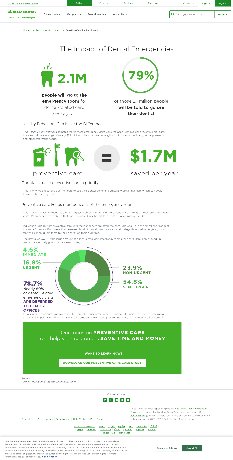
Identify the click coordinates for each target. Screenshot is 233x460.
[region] (116, 448)
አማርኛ (102, 426)
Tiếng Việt (124, 432)
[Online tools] (60, 14)
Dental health (96, 14)
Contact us (188, 3)
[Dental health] (106, 14)
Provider (104, 3)
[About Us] (126, 14)
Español (140, 429)
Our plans (73, 14)
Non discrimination (84, 426)
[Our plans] (80, 14)
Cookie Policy (49, 456)
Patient (80, 3)
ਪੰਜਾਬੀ (117, 429)
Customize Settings (167, 448)
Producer (129, 3)
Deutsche (141, 426)
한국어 (80, 429)
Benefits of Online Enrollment (82, 30)
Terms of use (63, 419)
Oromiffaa (105, 429)
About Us (118, 14)
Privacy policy (45, 419)
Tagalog (152, 429)
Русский (127, 429)
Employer (153, 3)
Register (206, 3)
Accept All (191, 448)
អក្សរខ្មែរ (121, 426)
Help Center (79, 419)
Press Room (96, 419)
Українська (109, 432)
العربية (111, 426)
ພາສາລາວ (91, 429)
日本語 (153, 426)
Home (26, 30)
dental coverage (139, 415)
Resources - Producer (47, 30)
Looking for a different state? (23, 3)
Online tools (50, 14)
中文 (131, 426)
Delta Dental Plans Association (190, 408)
